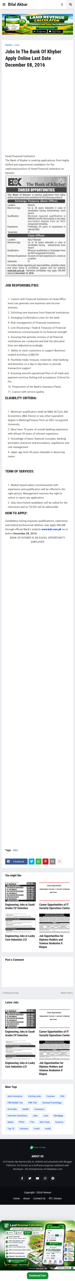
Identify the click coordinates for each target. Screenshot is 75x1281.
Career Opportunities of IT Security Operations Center (54, 906)
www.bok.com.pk (51, 529)
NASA (10, 1122)
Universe (24, 1128)
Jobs (17, 45)
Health (25, 1109)
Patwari (47, 1192)
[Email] (52, 861)
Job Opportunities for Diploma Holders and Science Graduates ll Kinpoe (51, 941)
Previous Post (10, 992)
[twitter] (30, 1178)
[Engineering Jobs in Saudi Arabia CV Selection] (20, 892)
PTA (32, 1122)
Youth (37, 1128)
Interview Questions (17, 1115)
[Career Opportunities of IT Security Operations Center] (54, 892)
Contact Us (39, 1198)
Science (59, 1122)
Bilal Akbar (17, 4)
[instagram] (45, 1178)
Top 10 (11, 1128)
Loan (45, 1115)
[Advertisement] (37, 113)
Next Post (66, 992)
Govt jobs (12, 1109)
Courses (51, 1096)
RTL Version (55, 1198)
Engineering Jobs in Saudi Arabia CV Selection (20, 906)
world (48, 1128)
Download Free (37, 1275)
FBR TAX (32, 1102)
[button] (4, 5)
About (26, 1198)
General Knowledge (52, 1102)
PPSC (21, 1122)
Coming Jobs (34, 1096)
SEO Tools (45, 1122)
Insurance (39, 1109)
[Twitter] (32, 861)
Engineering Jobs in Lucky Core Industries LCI (20, 937)
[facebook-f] (22, 1178)
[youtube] (37, 1178)
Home (8, 45)
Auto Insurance (15, 1096)
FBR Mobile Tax (15, 1102)
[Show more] (59, 861)
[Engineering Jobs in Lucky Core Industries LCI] (20, 923)
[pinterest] (53, 1178)
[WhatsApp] (39, 861)
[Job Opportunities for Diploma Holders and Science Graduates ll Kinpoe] (54, 923)
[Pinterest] (45, 861)
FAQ (62, 1096)
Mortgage (58, 1115)
